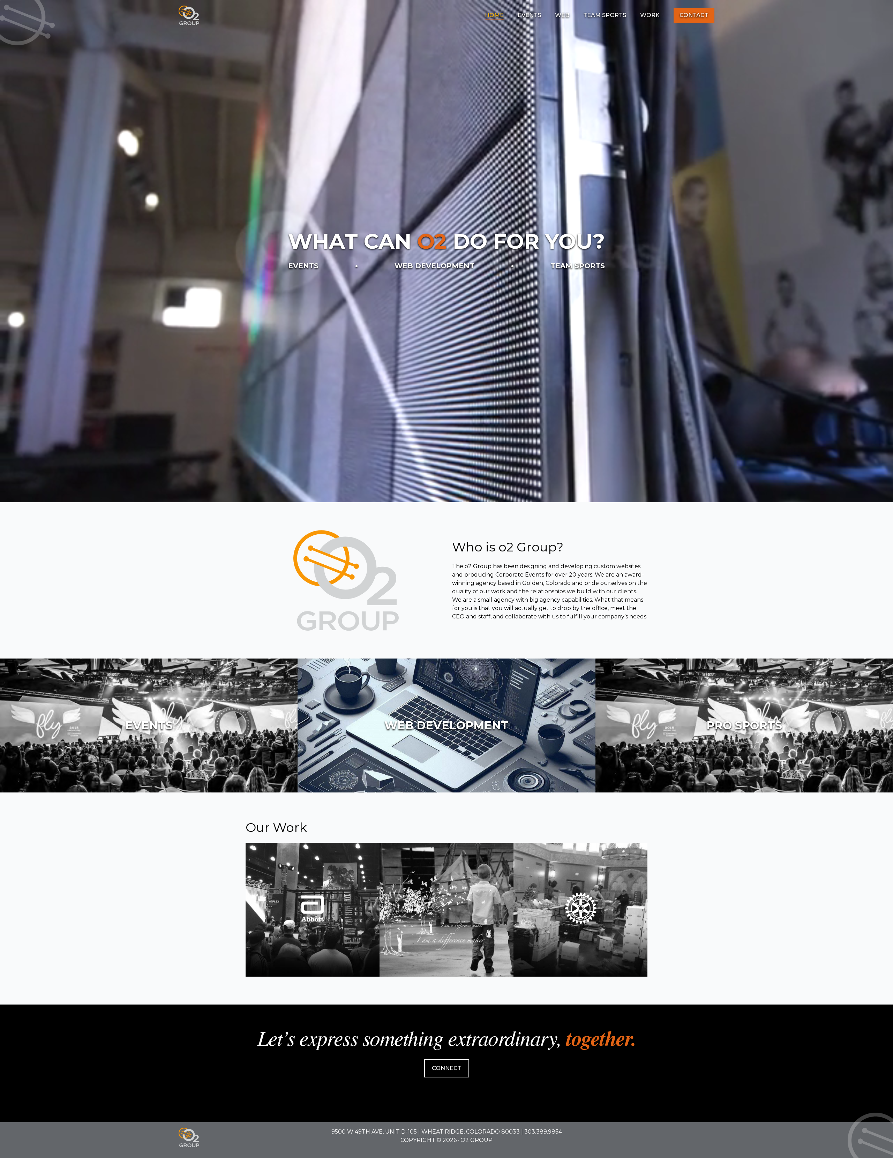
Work (650, 15)
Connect (446, 1068)
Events (529, 15)
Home (494, 15)
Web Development (434, 266)
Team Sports (604, 15)
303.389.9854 (543, 1131)
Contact (694, 15)
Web (562, 15)
